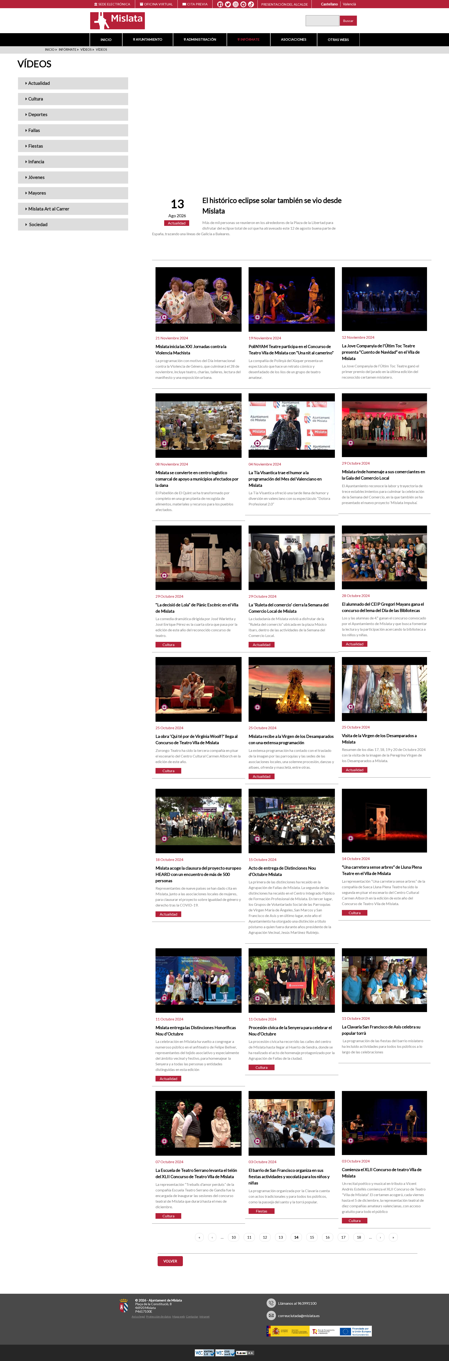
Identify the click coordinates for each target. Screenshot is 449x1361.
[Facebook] (220, 4)
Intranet (204, 1316)
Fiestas (35, 146)
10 (235, 1237)
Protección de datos (158, 1316)
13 (282, 1237)
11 (251, 1237)
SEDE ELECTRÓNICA (114, 4)
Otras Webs (338, 40)
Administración (201, 39)
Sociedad (37, 224)
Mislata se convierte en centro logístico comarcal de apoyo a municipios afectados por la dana (197, 479)
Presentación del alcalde (284, 4)
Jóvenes (36, 177)
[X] (228, 4)
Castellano (329, 4)
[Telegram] (243, 4)
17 (345, 1237)
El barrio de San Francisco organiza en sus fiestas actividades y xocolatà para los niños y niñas (289, 1176)
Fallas (34, 130)
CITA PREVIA (197, 4)
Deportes (37, 114)
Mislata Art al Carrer (48, 208)
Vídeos (86, 49)
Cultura (35, 98)
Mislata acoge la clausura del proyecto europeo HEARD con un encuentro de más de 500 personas (198, 874)
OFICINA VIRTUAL (158, 4)
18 (361, 1237)
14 (298, 1238)
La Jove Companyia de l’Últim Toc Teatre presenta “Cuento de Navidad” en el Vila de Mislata (381, 352)
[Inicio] (114, 20)
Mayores (37, 192)
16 (329, 1237)
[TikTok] (251, 4)
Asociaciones (293, 39)
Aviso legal (138, 1316)
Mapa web (178, 1316)
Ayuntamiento (149, 39)
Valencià (349, 4)
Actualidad (39, 83)
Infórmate (250, 39)
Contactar (192, 1316)
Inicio (106, 40)
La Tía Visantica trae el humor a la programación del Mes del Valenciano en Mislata (285, 479)
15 (314, 1237)
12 (267, 1237)
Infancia (36, 161)
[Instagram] (236, 4)
